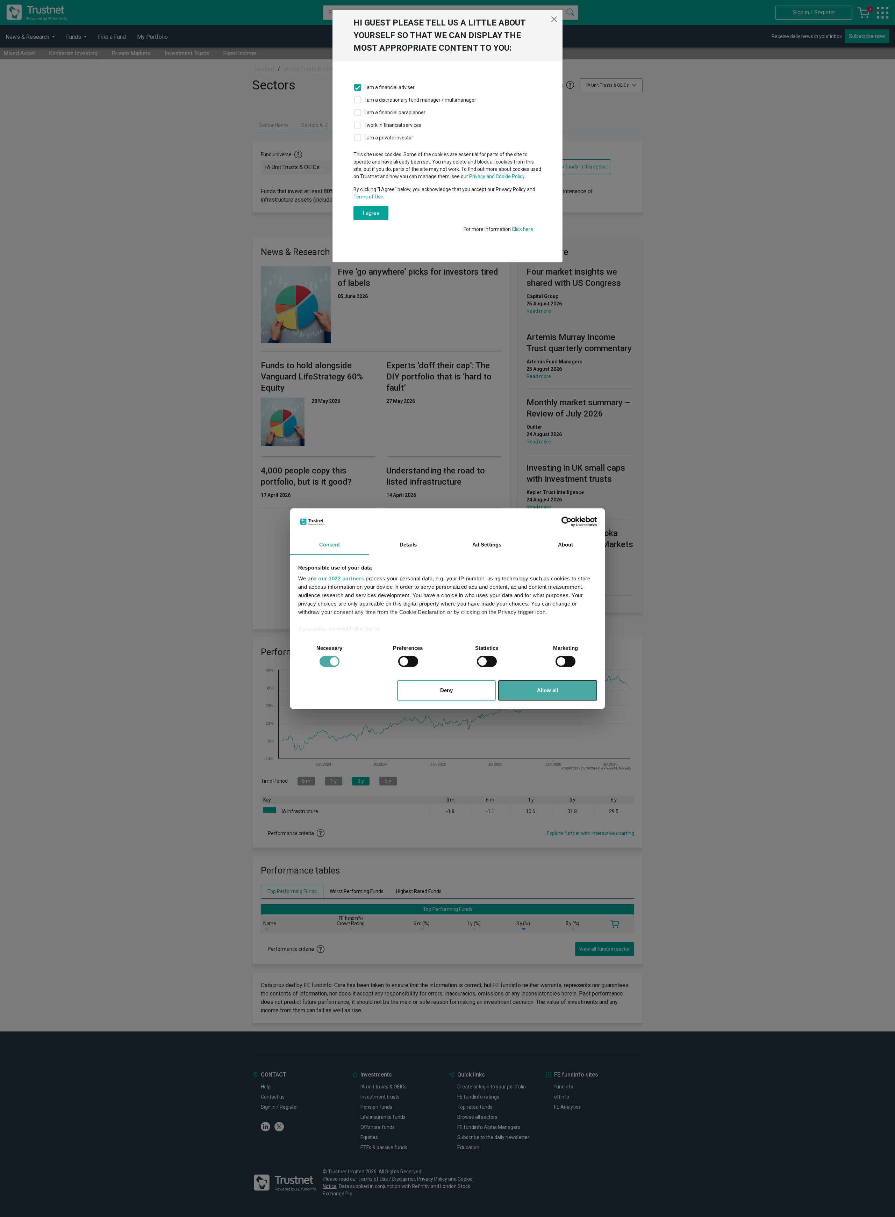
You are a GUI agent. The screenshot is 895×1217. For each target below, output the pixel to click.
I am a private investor (389, 137)
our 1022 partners (341, 578)
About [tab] (565, 545)
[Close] (554, 19)
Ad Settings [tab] (486, 545)
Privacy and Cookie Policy (497, 176)
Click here (522, 229)
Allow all (547, 690)
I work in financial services (393, 125)
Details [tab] (408, 545)
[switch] (408, 661)
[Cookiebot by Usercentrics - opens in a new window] (566, 521)
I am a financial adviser (390, 87)
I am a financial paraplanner (395, 112)
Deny (446, 690)
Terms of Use (368, 197)
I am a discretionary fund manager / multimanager (420, 100)
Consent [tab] (329, 545)
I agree (371, 213)
